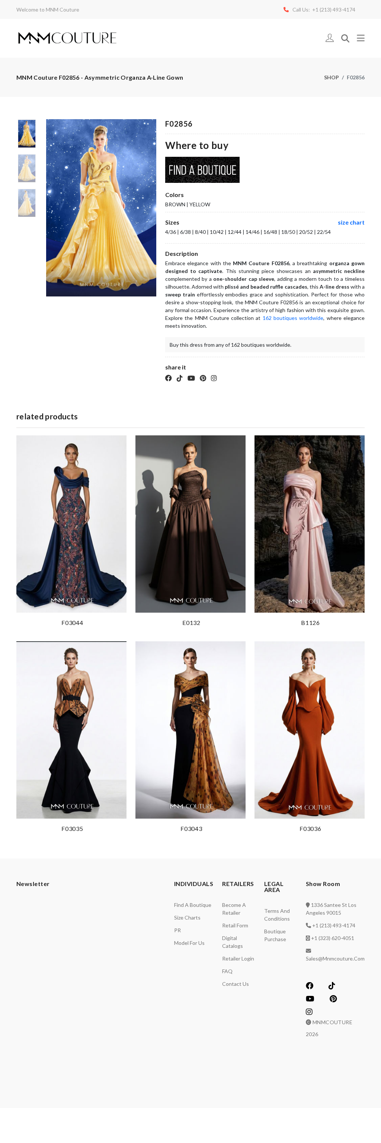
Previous (50, 211)
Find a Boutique (192, 905)
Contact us (235, 984)
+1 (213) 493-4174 (333, 925)
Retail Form (235, 925)
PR (177, 930)
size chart (351, 222)
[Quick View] (119, 605)
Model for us (189, 943)
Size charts (187, 917)
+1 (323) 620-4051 (332, 938)
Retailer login (238, 958)
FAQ (227, 971)
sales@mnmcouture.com (335, 958)
